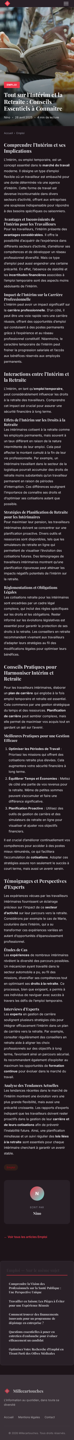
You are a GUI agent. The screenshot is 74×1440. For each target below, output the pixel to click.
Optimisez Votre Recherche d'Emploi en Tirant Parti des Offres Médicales (36, 1351)
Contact (50, 1417)
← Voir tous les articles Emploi (25, 1237)
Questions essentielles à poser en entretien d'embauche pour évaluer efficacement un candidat (33, 1336)
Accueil (8, 133)
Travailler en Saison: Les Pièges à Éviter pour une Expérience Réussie (37, 1303)
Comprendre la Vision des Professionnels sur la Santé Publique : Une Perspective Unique (35, 1288)
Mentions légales (29, 1417)
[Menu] (66, 3)
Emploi (12, 84)
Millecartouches (28, 1391)
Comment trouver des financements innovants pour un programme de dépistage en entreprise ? (33, 1318)
